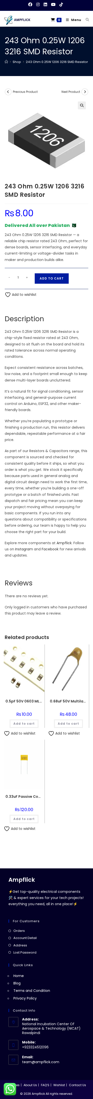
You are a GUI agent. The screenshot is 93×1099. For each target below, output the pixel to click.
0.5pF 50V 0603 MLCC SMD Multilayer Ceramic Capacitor (24, 701)
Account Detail (25, 938)
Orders (19, 930)
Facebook (50, 549)
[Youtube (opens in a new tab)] (53, 4)
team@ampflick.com (40, 1061)
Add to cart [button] (24, 723)
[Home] (6, 62)
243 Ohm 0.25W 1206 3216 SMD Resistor (57, 62)
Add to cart (52, 278)
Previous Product (25, 92)
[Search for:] (85, 20)
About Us (30, 1085)
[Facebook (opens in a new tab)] (31, 4)
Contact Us (77, 1085)
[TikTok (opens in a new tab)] (61, 4)
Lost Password (24, 952)
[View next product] (84, 91)
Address (20, 945)
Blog (17, 983)
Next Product (71, 92)
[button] (82, 105)
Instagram (24, 549)
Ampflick (64, 542)
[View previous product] (8, 91)
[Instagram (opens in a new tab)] (38, 4)
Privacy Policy (25, 998)
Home (18, 975)
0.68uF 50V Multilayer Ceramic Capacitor (68, 701)
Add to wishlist (23, 294)
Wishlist (59, 1085)
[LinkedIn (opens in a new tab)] (45, 4)
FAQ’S (45, 1085)
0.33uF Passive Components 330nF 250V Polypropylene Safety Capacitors (24, 796)
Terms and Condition (31, 990)
